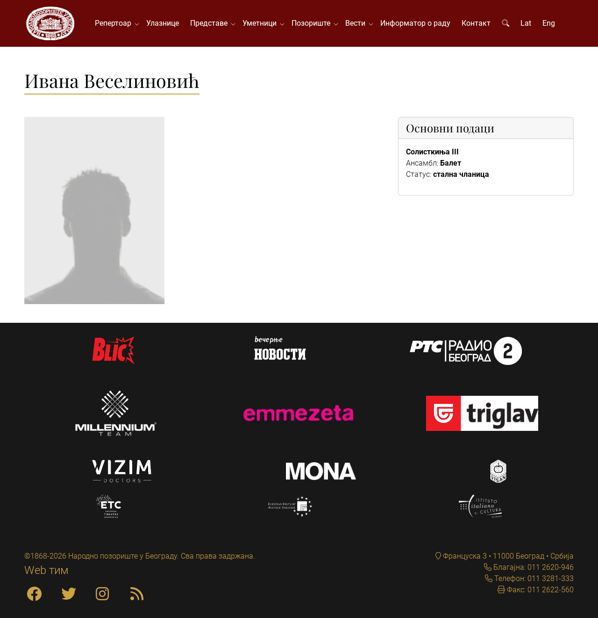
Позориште (313, 23)
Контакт (476, 23)
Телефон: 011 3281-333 (533, 578)
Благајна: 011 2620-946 (532, 567)
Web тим (46, 570)
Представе (210, 23)
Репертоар (115, 23)
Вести (357, 23)
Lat (525, 23)
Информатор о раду (415, 23)
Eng (548, 23)
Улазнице (162, 23)
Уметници (261, 23)
